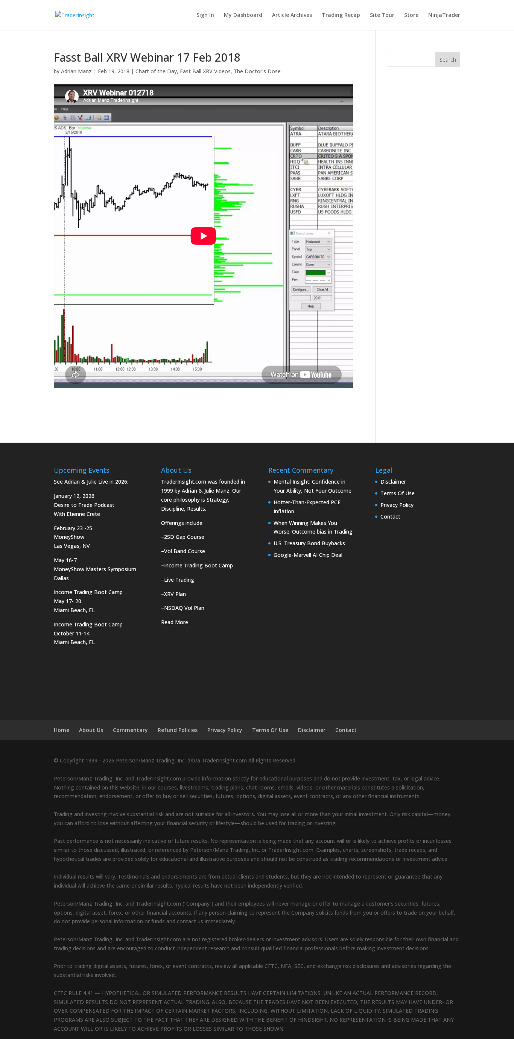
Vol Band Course (184, 551)
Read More (174, 622)
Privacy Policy (397, 504)
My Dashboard (243, 15)
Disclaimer (393, 481)
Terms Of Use (397, 493)
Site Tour (382, 15)
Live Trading (179, 579)
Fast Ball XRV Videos (205, 71)
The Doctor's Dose (257, 71)
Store (411, 15)
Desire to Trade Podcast (84, 504)
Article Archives (292, 15)
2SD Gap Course (184, 536)
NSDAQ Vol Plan (184, 607)
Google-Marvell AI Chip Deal (308, 554)
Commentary (130, 730)
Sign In (205, 15)
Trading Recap (341, 15)
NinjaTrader (444, 15)
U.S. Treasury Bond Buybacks (309, 543)
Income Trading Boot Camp (198, 565)
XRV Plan (175, 593)
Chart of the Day (156, 71)
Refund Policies (178, 730)
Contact (390, 516)
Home (61, 730)
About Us (91, 730)
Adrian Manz (76, 71)
